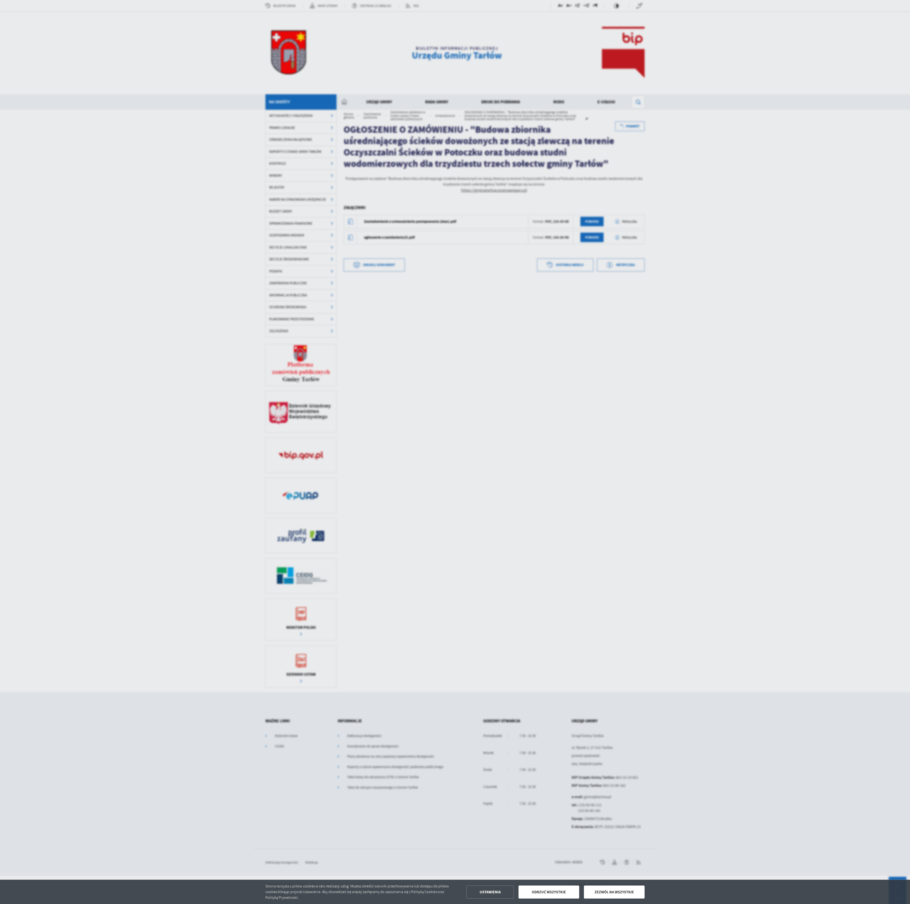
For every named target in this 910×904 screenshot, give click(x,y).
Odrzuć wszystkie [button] (549, 892)
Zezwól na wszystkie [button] (614, 892)
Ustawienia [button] (490, 892)
